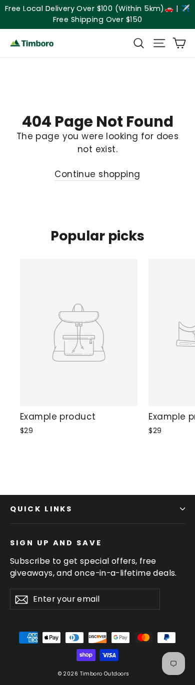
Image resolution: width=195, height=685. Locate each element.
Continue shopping (97, 174)
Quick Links (41, 509)
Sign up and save (56, 543)
